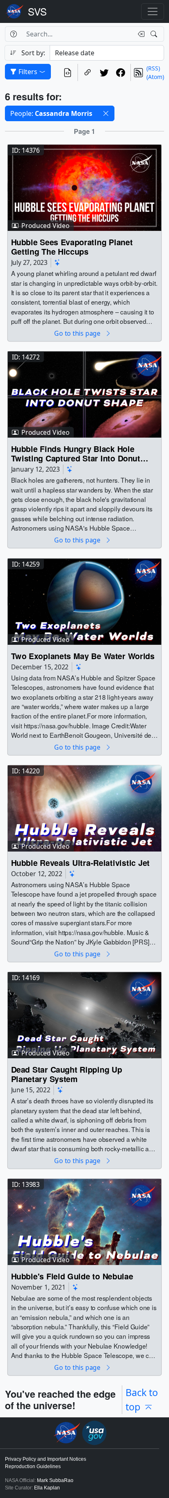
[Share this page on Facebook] (120, 72)
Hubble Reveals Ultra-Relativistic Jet (80, 862)
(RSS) (153, 68)
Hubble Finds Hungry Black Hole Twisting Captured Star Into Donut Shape (75, 453)
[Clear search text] (139, 34)
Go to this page (78, 333)
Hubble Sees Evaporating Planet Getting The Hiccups (72, 247)
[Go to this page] (84, 187)
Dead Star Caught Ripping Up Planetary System (66, 1074)
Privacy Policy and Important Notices (45, 1459)
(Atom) (155, 77)
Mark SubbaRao (55, 1480)
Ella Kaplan (47, 1488)
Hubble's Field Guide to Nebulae (72, 1276)
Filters (28, 71)
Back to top (142, 1399)
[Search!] (155, 34)
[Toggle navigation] (152, 11)
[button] (105, 113)
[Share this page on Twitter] (104, 72)
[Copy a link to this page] (87, 72)
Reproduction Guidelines (33, 1466)
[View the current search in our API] (67, 72)
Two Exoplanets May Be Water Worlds (83, 655)
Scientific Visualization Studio (37, 11)
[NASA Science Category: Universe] (57, 262)
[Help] (13, 34)
